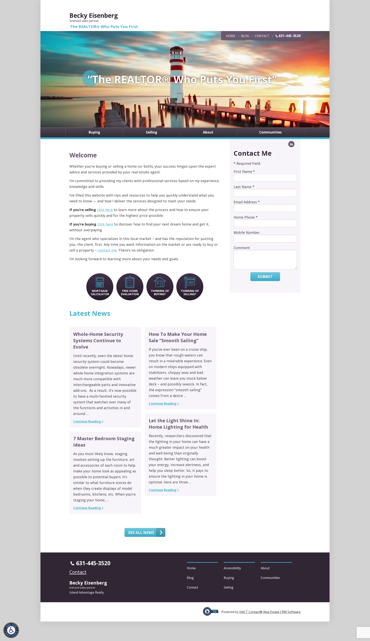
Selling (151, 132)
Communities (270, 132)
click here (105, 209)
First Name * (244, 171)
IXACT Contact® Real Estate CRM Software (270, 612)
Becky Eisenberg (93, 15)
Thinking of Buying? (160, 292)
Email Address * (247, 202)
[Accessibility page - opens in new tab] (212, 613)
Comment (242, 247)
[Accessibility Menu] (11, 630)
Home (230, 36)
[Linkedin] (291, 144)
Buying (94, 132)
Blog (245, 36)
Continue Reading (87, 421)
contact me (107, 250)
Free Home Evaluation (130, 292)
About (208, 132)
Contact (262, 36)
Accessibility (232, 568)
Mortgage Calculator (100, 292)
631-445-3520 (290, 35)
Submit (265, 276)
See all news (141, 532)
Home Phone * (246, 217)
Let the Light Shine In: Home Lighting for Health (178, 423)
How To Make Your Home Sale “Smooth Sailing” (178, 337)
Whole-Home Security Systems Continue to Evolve (98, 340)
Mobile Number (247, 232)
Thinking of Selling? (190, 292)
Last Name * (244, 186)
